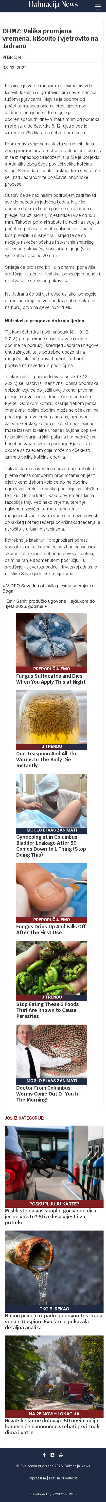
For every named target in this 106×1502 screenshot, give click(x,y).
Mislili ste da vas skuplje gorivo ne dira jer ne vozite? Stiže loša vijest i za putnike (50, 1216)
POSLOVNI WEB (64, 1494)
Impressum (38, 1478)
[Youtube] (61, 1455)
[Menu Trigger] (97, 6)
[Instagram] (52, 1455)
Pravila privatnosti (63, 1478)
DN (17, 57)
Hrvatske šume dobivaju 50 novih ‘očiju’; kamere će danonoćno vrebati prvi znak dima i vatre (53, 1426)
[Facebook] (44, 1455)
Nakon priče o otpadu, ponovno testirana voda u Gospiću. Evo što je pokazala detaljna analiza (53, 1321)
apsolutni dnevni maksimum (48, 119)
